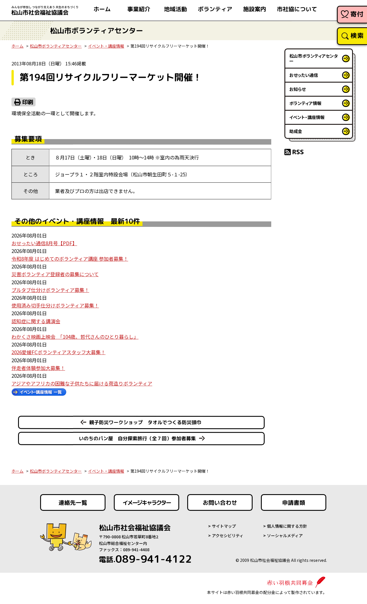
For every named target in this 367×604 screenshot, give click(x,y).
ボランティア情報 (305, 103)
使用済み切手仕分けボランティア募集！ (55, 305)
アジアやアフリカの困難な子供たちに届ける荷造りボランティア (81, 383)
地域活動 (175, 9)
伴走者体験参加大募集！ (38, 367)
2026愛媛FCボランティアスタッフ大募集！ (58, 352)
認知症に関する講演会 (35, 321)
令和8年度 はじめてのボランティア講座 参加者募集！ (69, 258)
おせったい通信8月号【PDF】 (44, 243)
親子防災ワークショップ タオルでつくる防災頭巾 (145, 422)
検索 (357, 35)
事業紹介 (138, 9)
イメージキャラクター (146, 502)
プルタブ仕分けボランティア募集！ (50, 289)
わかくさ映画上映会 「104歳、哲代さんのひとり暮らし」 (74, 336)
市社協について (297, 9)
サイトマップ (224, 526)
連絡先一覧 (72, 502)
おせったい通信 (303, 75)
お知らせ (297, 89)
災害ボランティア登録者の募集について (55, 274)
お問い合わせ (220, 502)
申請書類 (293, 502)
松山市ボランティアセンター (56, 46)
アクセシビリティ (227, 535)
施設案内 (254, 9)
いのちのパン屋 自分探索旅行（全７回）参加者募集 (137, 438)
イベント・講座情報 (106, 46)
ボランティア (215, 9)
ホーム (102, 9)
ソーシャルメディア (285, 535)
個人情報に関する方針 (287, 526)
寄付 (357, 13)
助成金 (295, 131)
